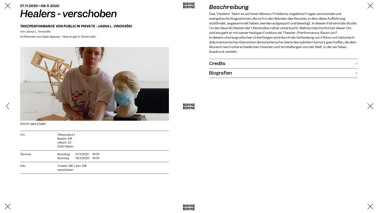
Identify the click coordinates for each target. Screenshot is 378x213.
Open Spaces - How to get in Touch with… (69, 37)
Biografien (220, 73)
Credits (217, 63)
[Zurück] (18, 106)
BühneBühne (189, 5)
